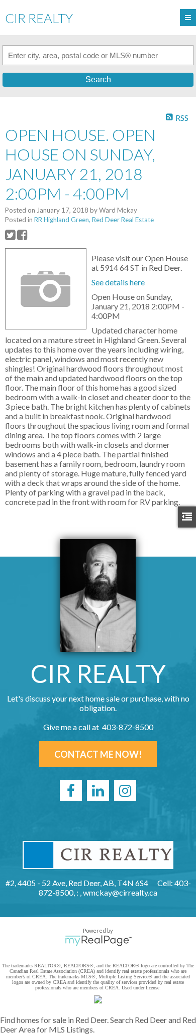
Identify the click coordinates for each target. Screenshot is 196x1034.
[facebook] (71, 790)
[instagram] (125, 790)
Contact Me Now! (98, 754)
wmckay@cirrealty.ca (120, 892)
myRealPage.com (98, 941)
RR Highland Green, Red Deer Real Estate (94, 220)
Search (98, 79)
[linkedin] (98, 790)
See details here (118, 282)
